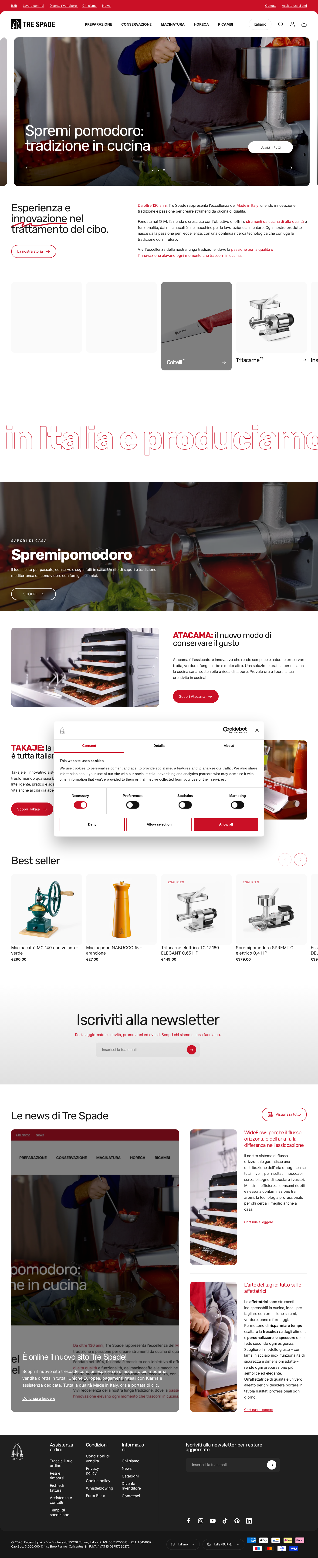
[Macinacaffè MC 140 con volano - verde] (46, 909)
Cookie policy (98, 1480)
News (106, 5)
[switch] (132, 805)
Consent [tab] (89, 746)
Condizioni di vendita (98, 1458)
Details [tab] (159, 746)
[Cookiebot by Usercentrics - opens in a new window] (226, 730)
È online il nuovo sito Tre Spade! (74, 1357)
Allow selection (159, 824)
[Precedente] (29, 168)
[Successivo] (289, 168)
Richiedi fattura (57, 1487)
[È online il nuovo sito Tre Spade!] (95, 1270)
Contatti (270, 5)
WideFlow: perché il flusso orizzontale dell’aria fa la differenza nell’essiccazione (274, 1138)
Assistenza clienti (294, 5)
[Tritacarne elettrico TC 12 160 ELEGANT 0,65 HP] (196, 909)
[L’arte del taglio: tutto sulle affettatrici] (213, 1347)
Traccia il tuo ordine (61, 1463)
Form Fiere (95, 1495)
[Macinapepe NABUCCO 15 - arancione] (121, 909)
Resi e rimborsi (57, 1475)
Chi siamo (89, 5)
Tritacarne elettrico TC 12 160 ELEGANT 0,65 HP (190, 950)
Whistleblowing (99, 1488)
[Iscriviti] (191, 1049)
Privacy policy (92, 1470)
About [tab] (229, 746)
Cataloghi (130, 1476)
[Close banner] (257, 730)
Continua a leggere (38, 1398)
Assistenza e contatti (61, 1500)
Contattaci (131, 1496)
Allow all (226, 824)
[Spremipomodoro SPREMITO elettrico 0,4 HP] (271, 909)
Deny (92, 824)
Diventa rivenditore (64, 5)
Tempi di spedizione (59, 1512)
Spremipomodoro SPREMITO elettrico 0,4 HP (265, 950)
